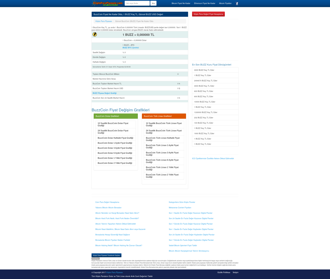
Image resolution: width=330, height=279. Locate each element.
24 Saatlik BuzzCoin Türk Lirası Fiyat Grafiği (164, 132)
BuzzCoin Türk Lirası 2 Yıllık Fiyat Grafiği (162, 176)
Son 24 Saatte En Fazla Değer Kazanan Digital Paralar (191, 218)
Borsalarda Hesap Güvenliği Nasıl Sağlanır (112, 234)
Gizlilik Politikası (223, 272)
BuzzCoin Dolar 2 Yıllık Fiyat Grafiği (115, 163)
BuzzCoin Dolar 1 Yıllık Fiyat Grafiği (115, 158)
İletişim (235, 272)
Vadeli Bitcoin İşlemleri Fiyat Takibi (183, 245)
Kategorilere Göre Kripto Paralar (182, 202)
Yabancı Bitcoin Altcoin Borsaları (108, 207)
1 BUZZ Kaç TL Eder (202, 75)
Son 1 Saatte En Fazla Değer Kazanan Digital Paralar (190, 213)
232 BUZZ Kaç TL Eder (203, 117)
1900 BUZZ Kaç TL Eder (204, 133)
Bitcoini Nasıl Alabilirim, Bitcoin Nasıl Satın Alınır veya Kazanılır (120, 229)
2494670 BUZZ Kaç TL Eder (205, 80)
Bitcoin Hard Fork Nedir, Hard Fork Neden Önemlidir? (117, 218)
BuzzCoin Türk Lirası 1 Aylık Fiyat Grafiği (162, 146)
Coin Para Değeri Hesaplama (107, 202)
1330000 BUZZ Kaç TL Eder (205, 112)
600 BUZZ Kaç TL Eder (203, 91)
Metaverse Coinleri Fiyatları (180, 207)
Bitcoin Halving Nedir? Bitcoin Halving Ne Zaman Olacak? (118, 245)
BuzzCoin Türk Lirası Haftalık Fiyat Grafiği (163, 139)
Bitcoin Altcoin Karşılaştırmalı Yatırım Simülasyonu (189, 250)
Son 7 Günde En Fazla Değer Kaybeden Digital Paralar (191, 240)
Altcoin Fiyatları (225, 3)
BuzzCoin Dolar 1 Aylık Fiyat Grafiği (115, 143)
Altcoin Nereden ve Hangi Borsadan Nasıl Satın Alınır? (117, 213)
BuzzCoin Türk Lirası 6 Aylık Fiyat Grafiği (162, 161)
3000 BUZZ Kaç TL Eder (204, 70)
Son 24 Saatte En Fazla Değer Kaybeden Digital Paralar (191, 234)
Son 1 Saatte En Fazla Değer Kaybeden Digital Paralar (191, 229)
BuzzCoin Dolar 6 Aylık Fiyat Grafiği (115, 153)
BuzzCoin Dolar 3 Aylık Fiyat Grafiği (115, 148)
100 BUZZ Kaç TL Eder (203, 123)
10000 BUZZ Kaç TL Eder (204, 101)
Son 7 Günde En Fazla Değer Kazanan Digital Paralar (191, 223)
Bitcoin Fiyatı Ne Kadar (181, 3)
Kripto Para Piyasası (114, 272)
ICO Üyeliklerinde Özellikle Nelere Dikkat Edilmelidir (213, 158)
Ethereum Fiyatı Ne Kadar (204, 3)
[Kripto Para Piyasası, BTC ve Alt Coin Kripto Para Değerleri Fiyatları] (107, 3)
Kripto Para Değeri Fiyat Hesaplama (208, 14)
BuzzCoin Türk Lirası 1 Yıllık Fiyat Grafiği (162, 168)
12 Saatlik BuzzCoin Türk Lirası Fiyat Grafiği (164, 124)
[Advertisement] (215, 40)
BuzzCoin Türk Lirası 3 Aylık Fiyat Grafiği (162, 154)
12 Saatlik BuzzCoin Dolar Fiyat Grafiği (113, 124)
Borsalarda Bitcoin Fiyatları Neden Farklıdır (112, 240)
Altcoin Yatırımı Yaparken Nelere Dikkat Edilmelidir (115, 223)
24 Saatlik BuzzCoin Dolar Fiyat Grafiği (113, 132)
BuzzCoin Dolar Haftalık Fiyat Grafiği (115, 138)
